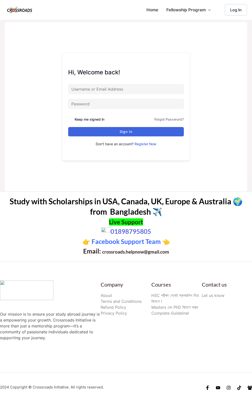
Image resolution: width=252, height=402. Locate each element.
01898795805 (130, 231)
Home (152, 9)
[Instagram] (228, 388)
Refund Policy (113, 307)
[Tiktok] (239, 388)
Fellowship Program (186, 9)
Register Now (146, 144)
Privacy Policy (114, 313)
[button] (208, 9)
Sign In (126, 131)
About (106, 295)
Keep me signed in (89, 119)
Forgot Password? (169, 119)
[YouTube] (218, 388)
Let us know (213, 295)
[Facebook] (207, 388)
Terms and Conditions (121, 301)
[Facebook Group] (250, 388)
